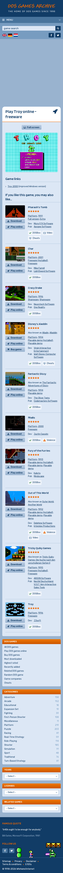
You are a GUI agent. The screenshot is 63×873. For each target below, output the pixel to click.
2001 (40, 257)
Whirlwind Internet (25, 869)
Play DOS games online (15, 651)
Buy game (16, 349)
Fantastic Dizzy (37, 373)
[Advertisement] (31, 70)
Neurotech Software (44, 304)
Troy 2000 (13, 186)
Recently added (12, 667)
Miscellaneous (31, 721)
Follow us (9, 843)
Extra (42, 219)
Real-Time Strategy (31, 737)
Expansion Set (31, 709)
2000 (41, 426)
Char (30, 248)
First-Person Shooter (31, 717)
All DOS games (11, 647)
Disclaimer (31, 861)
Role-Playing (31, 741)
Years (7, 769)
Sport (31, 753)
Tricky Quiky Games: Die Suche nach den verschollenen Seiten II (41, 560)
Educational (31, 705)
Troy (30, 604)
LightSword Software (44, 271)
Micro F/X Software (43, 223)
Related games (13, 801)
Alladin (45, 332)
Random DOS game (13, 675)
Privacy (18, 861)
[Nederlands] (16, 35)
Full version (33, 219)
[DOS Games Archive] (31, 8)
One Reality (39, 307)
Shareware (33, 299)
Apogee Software (42, 226)
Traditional (31, 757)
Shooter (31, 745)
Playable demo (35, 343)
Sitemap (6, 861)
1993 (40, 459)
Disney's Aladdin (37, 323)
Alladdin (53, 332)
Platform (32, 216)
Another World (35, 504)
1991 (40, 216)
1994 (40, 337)
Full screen (33, 127)
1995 (40, 567)
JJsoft (37, 620)
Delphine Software (43, 523)
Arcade (31, 701)
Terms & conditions (11, 864)
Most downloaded (13, 659)
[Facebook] (51, 35)
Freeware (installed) (38, 260)
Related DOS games (14, 671)
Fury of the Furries (39, 450)
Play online (17, 227)
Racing (31, 733)
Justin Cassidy (41, 434)
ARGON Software (42, 578)
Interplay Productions (44, 526)
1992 (40, 509)
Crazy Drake (35, 287)
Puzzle (31, 729)
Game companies (13, 679)
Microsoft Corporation (23, 835)
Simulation (31, 749)
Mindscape (39, 476)
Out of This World (38, 492)
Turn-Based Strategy (31, 761)
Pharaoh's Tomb (37, 207)
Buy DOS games (12, 655)
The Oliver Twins (42, 398)
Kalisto (37, 473)
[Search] (58, 28)
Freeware (32, 263)
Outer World (48, 501)
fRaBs (31, 417)
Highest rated (11, 663)
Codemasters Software (45, 401)
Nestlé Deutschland (43, 581)
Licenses (9, 785)
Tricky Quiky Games (39, 548)
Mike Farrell (39, 268)
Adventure (31, 697)
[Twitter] (58, 35)
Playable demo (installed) (40, 340)
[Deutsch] (10, 35)
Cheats (7, 683)
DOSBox (37, 233)
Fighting (31, 713)
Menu (9, 19)
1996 (40, 296)
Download (16, 221)
